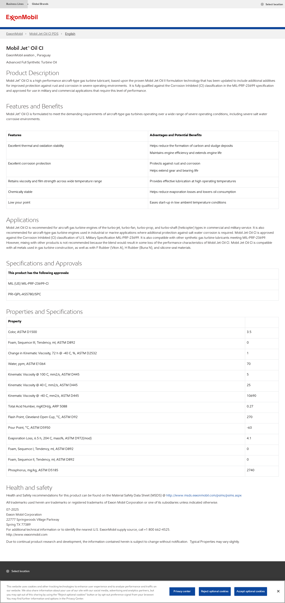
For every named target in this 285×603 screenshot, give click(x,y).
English (70, 33)
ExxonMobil (14, 33)
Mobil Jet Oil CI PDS (43, 33)
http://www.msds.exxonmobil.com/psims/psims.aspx (203, 495)
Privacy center (182, 591)
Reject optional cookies (214, 591)
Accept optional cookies (251, 591)
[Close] (278, 591)
